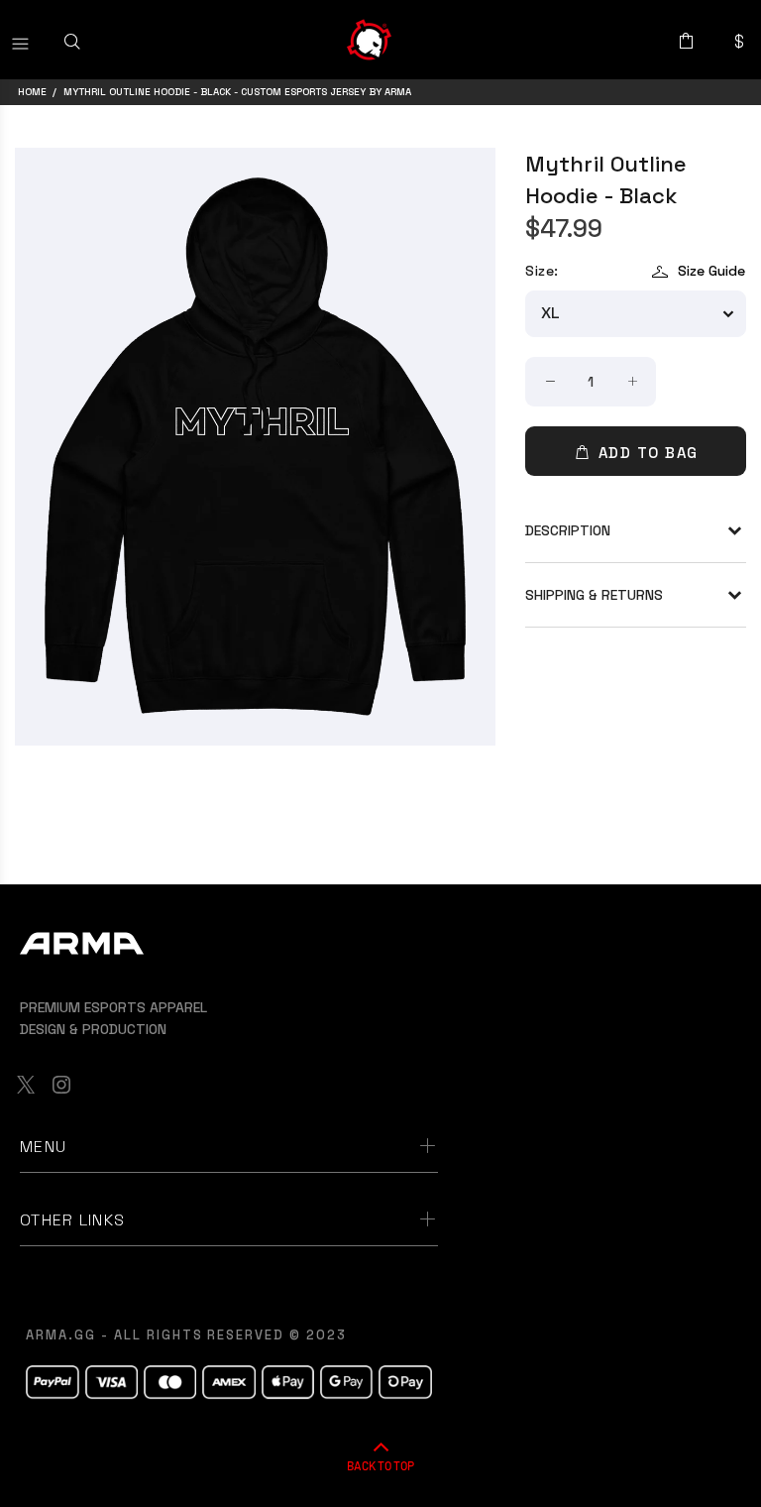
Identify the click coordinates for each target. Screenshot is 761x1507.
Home (32, 91)
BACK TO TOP (380, 1465)
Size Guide (711, 271)
